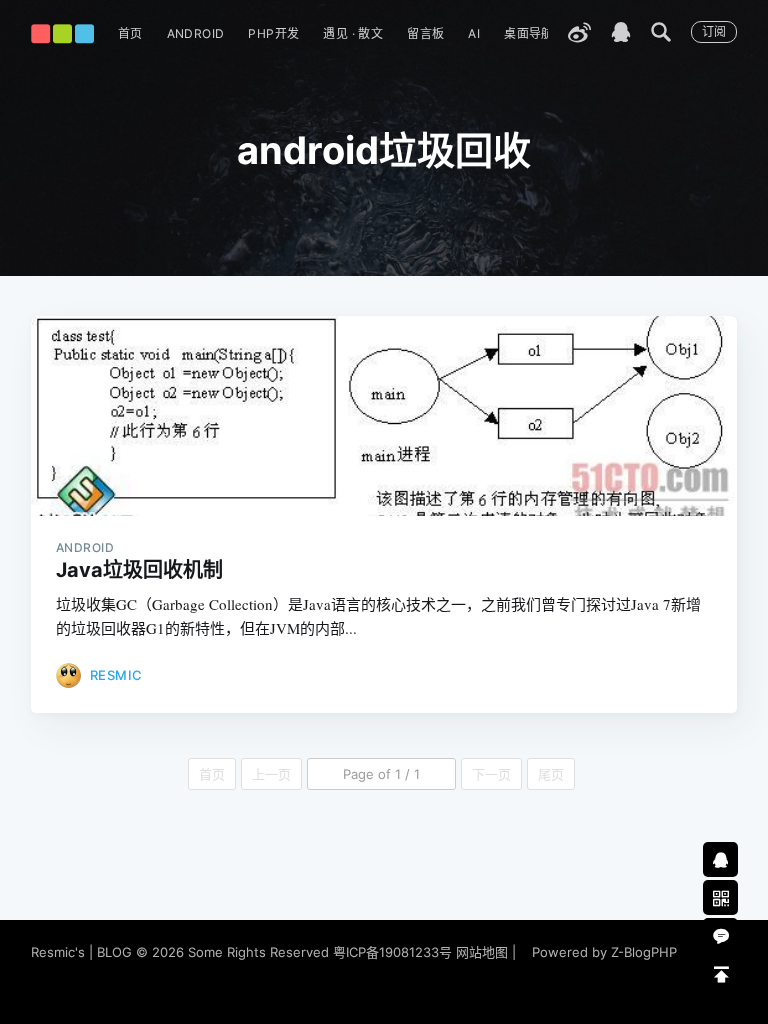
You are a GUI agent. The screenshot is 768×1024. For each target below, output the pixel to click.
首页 (130, 33)
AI (474, 33)
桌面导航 (529, 33)
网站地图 (482, 952)
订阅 (714, 31)
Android (196, 33)
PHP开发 (273, 33)
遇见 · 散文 (353, 33)
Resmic (116, 675)
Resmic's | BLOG (83, 952)
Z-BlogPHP (644, 952)
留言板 (425, 33)
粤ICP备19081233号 (392, 952)
